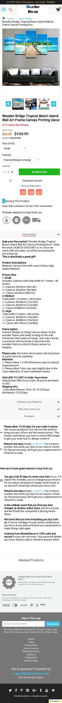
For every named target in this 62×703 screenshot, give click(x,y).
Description (29, 234)
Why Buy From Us (29, 409)
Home (10, 18)
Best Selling (25, 18)
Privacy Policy (31, 645)
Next (53, 104)
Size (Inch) (8, 143)
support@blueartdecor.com (31, 673)
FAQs (31, 642)
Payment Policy (31, 661)
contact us (38, 443)
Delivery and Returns (29, 402)
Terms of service (31, 648)
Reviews (29, 416)
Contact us (31, 654)
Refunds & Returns (31, 651)
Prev (8, 104)
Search (31, 639)
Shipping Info (31, 657)
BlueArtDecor (26, 696)
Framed (6, 154)
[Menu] (3, 9)
